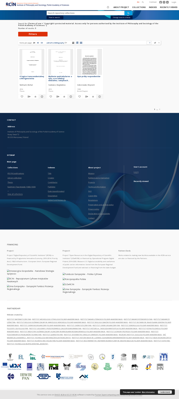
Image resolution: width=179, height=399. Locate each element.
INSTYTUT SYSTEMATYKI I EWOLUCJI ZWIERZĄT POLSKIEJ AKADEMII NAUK (91, 335)
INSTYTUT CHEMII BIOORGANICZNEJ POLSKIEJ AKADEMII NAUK (43, 325)
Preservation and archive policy (101, 205)
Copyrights (92, 196)
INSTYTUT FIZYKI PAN (162, 341)
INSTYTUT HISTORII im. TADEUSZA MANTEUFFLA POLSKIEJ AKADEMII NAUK (110, 328)
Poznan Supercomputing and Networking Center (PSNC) (118, 395)
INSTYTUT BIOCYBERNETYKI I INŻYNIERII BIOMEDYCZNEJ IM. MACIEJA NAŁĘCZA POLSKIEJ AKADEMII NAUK (114, 341)
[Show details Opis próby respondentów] (99, 96)
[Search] (128, 13)
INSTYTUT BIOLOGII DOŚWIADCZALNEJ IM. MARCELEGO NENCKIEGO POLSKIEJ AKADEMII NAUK (51, 322)
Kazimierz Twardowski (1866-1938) (22, 187)
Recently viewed (168, 7)
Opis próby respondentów (88, 76)
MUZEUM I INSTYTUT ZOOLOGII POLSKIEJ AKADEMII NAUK (140, 335)
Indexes (153, 7)
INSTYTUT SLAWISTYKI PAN (53, 335)
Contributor (52, 182)
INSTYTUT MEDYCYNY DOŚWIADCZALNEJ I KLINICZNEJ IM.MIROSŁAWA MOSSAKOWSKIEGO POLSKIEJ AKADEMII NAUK (63, 331)
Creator (51, 178)
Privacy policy (93, 209)
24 (34, 43)
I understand (165, 392)
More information (148, 392)
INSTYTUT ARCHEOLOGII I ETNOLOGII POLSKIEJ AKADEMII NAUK (56, 319)
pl (143, 2)
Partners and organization (98, 178)
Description (52, 196)
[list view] (81, 42)
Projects (91, 182)
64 (42, 43)
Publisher (51, 187)
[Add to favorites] (21, 96)
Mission (91, 173)
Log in (136, 172)
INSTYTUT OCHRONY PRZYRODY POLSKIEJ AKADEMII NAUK (128, 331)
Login (174, 2)
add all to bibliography (55, 43)
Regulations (93, 200)
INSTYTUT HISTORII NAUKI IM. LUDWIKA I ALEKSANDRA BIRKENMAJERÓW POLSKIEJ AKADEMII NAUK (108, 338)
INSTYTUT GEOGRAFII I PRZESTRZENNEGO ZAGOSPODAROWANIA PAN (55, 328)
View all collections (15, 194)
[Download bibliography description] (28, 96)
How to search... (55, 17)
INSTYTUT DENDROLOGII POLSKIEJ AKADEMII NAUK (140, 325)
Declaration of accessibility (99, 213)
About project (121, 7)
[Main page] (108, 7)
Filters (33, 34)
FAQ (90, 191)
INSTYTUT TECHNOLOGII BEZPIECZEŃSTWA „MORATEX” (27, 344)
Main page (11, 162)
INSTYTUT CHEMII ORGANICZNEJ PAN (106, 325)
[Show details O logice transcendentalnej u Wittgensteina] (41, 96)
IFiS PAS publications (16, 173)
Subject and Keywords (57, 200)
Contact (91, 218)
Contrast (152, 2)
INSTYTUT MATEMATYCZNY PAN (19, 319)
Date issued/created (56, 191)
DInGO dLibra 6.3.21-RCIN (66, 395)
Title (49, 173)
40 (38, 43)
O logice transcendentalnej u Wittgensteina (32, 77)
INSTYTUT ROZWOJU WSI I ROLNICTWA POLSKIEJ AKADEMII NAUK (51, 341)
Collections (139, 7)
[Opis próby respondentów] (89, 62)
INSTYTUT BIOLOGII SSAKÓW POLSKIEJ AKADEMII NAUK (107, 322)
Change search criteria (121, 17)
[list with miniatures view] (77, 42)
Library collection (15, 178)
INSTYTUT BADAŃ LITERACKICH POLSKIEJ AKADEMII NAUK (101, 319)
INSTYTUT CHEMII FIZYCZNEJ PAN (79, 325)
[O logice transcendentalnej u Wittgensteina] (32, 62)
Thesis (10, 182)
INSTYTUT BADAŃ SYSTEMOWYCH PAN (138, 319)
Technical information (97, 187)
